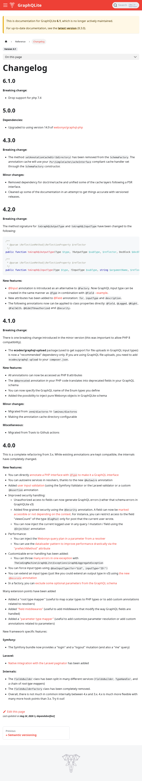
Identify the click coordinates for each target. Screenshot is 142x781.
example (102, 293)
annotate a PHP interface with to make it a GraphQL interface (74, 475)
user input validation (31, 485)
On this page (13, 57)
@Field (58, 298)
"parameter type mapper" (37, 619)
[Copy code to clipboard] (135, 241)
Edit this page (16, 712)
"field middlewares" (30, 609)
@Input (13, 288)
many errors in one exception (52, 558)
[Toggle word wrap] (129, 241)
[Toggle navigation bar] (5, 5)
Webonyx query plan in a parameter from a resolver (71, 538)
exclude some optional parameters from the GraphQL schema (76, 583)
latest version (67, 28)
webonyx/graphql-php (68, 127)
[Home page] (6, 41)
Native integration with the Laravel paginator (37, 663)
